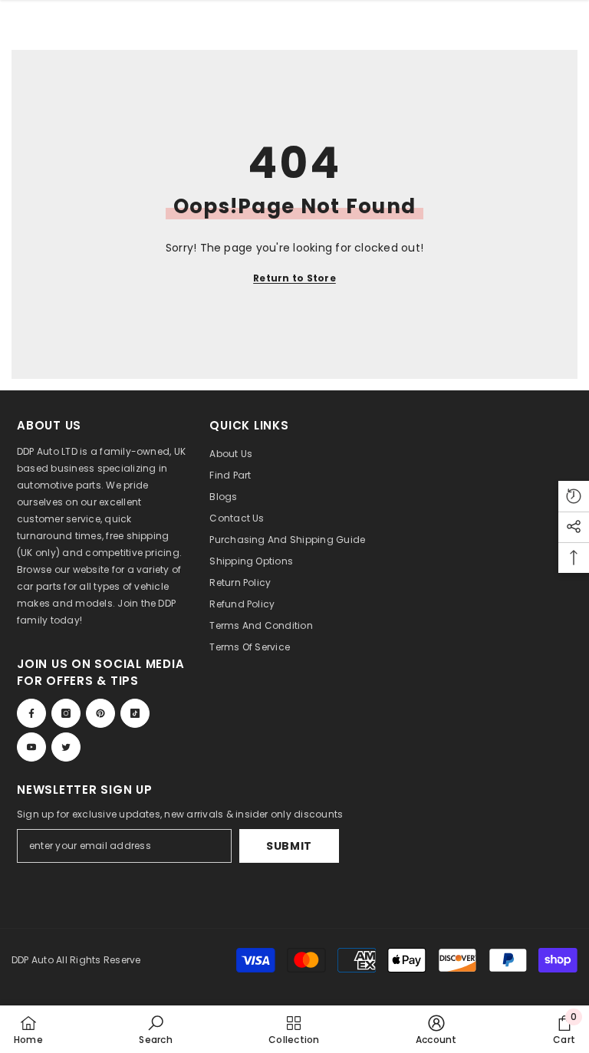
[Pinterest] (100, 713)
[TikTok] (135, 713)
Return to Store (294, 278)
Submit (289, 846)
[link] (155, 1029)
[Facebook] (31, 713)
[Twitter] (66, 747)
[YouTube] (31, 747)
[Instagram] (66, 713)
